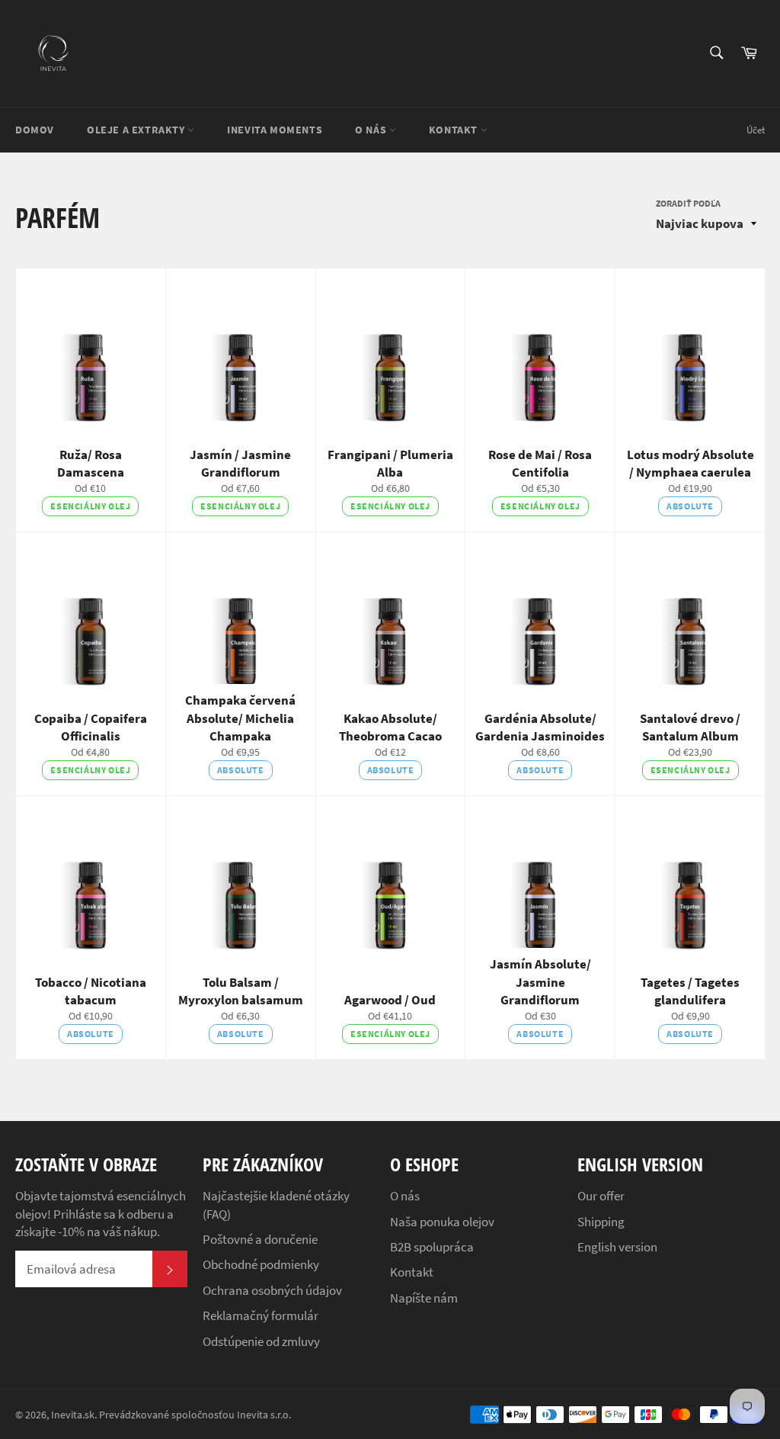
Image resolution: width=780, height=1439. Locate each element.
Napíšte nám (424, 1298)
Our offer (601, 1195)
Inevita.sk (72, 1414)
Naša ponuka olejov (442, 1221)
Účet (755, 130)
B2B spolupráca (432, 1246)
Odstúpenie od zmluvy (261, 1341)
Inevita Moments (274, 130)
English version (617, 1246)
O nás (372, 130)
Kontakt (455, 130)
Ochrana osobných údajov (272, 1290)
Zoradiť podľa (688, 203)
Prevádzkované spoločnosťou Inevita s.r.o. (195, 1414)
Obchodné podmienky (261, 1264)
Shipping (601, 1221)
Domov (34, 130)
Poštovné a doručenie (260, 1239)
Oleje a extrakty (137, 130)
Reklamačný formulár (260, 1315)
